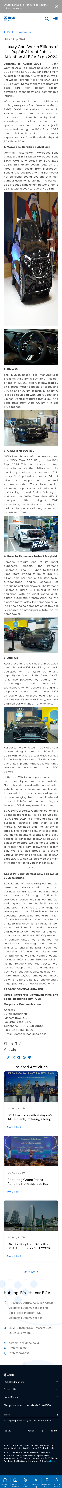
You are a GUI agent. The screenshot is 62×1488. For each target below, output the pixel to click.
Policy (31, 1430)
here (52, 1461)
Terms (54, 1430)
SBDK (8, 1430)
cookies (17, 8)
